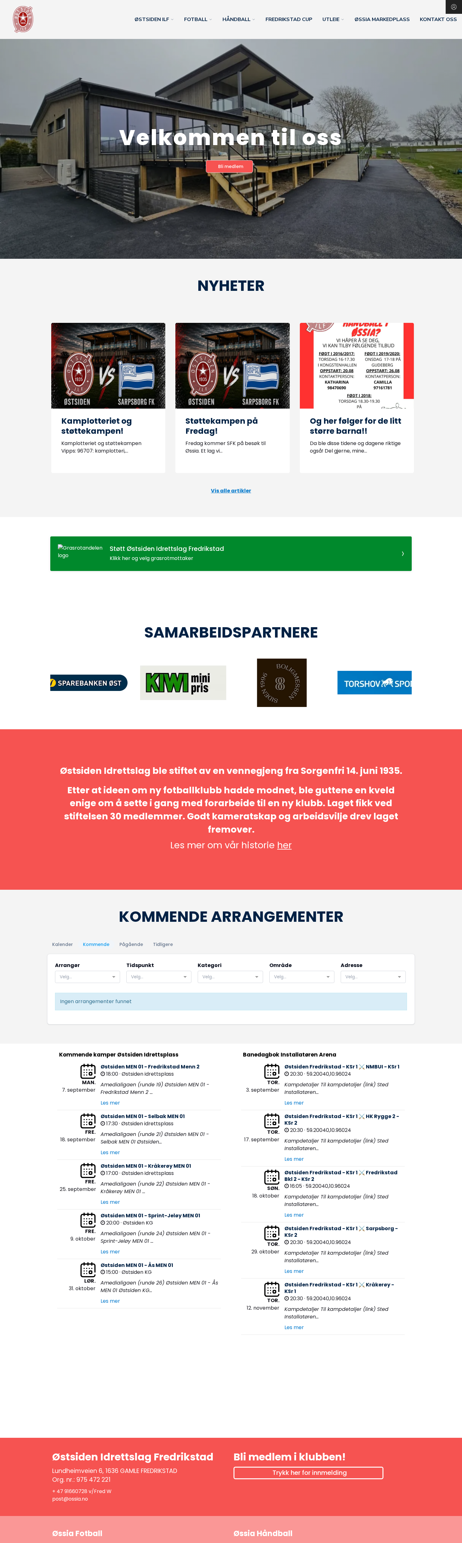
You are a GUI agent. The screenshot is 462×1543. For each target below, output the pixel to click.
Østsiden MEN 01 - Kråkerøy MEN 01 (146, 1166)
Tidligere (163, 944)
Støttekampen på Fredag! (221, 426)
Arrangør (67, 965)
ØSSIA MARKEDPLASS (382, 19)
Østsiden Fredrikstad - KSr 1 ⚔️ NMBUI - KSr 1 (341, 1066)
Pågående (131, 944)
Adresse (351, 965)
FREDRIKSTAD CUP (289, 19)
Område (280, 965)
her (284, 845)
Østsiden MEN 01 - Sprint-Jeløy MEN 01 (150, 1215)
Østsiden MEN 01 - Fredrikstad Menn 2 (150, 1066)
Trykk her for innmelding (309, 1472)
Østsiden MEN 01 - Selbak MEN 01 (143, 1116)
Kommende (96, 944)
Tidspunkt (140, 965)
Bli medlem (230, 166)
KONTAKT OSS (438, 19)
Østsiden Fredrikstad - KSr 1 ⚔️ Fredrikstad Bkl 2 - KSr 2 (341, 1176)
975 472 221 (93, 1479)
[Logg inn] (453, 7)
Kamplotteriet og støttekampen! (96, 426)
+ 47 (58, 1491)
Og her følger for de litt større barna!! (355, 426)
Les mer (110, 1102)
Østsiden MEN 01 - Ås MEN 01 (137, 1265)
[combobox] (87, 977)
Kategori (210, 965)
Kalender (62, 944)
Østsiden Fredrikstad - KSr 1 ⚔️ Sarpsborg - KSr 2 (341, 1232)
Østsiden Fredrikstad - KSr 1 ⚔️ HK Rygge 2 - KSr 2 (341, 1120)
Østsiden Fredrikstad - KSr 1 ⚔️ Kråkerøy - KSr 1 (339, 1288)
